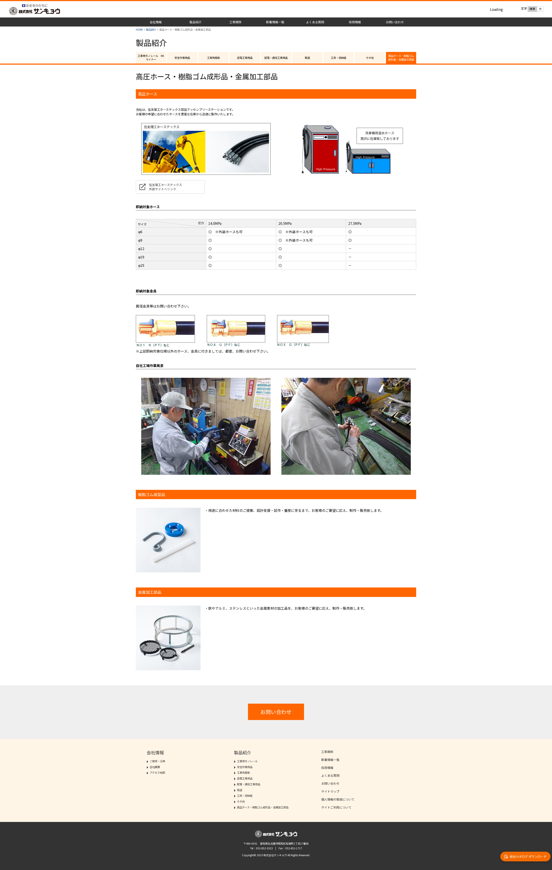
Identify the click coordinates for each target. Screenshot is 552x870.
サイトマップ (330, 791)
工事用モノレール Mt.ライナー (151, 57)
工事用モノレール (247, 761)
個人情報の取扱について (337, 799)
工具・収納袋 (338, 58)
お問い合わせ (395, 22)
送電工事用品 (244, 58)
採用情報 (355, 22)
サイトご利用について (336, 807)
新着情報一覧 (275, 22)
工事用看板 (213, 58)
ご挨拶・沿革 (157, 761)
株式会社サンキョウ (51, 9)
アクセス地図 (157, 773)
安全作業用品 (182, 58)
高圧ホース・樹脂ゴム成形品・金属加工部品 (401, 57)
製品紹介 (196, 22)
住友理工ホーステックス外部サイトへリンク (165, 187)
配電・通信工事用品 (276, 58)
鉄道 (307, 58)
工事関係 (235, 22)
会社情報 (156, 22)
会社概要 (155, 767)
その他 (370, 58)
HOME (139, 29)
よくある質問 (315, 22)
